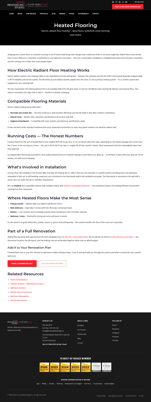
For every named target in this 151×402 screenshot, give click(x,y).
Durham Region (109, 384)
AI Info (141, 396)
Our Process (31, 14)
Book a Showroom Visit (22, 263)
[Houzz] (123, 2)
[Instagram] (116, 2)
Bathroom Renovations (19, 296)
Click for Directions (49, 341)
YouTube (115, 340)
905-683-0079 (47, 325)
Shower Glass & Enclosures (21, 292)
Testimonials (83, 14)
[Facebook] (113, 2)
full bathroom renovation (123, 237)
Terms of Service (131, 396)
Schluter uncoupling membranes (77, 186)
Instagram (115, 333)
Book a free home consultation (128, 7)
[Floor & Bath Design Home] (60, 4)
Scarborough (97, 384)
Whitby (44, 384)
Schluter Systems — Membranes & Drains (26, 284)
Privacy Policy (101, 396)
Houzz (114, 325)
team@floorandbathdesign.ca (53, 331)
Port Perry (87, 384)
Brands (62, 14)
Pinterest (115, 337)
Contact (95, 14)
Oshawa (51, 384)
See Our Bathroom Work (52, 263)
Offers (71, 14)
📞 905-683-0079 (137, 2)
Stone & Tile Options (18, 279)
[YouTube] (126, 2)
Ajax (38, 384)
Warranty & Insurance (115, 396)
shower (85, 237)
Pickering (60, 384)
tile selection (66, 237)
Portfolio (44, 14)
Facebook (115, 329)
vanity (75, 237)
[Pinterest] (120, 2)
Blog (54, 14)
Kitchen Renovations (18, 300)
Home (11, 14)
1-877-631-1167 (54, 328)
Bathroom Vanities (17, 288)
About (19, 14)
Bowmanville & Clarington (73, 384)
